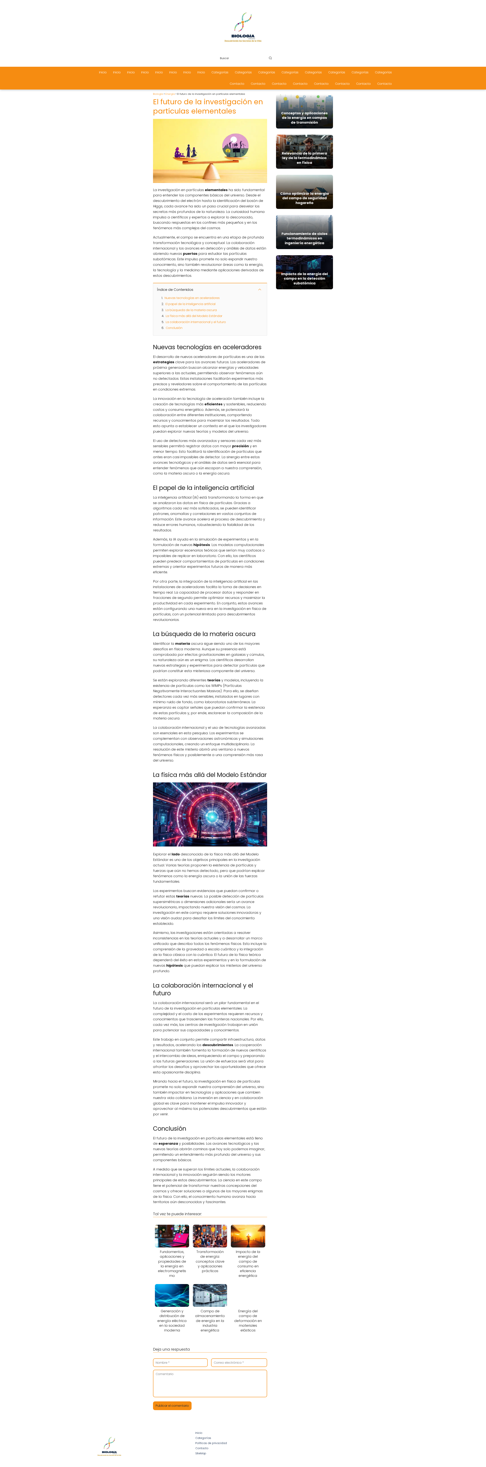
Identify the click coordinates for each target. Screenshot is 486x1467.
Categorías (219, 72)
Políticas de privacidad (211, 1443)
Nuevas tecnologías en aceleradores (192, 298)
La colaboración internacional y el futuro (196, 322)
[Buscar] (270, 58)
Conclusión (174, 328)
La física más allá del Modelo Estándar (194, 316)
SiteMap (200, 1453)
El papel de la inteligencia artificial (190, 304)
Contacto (237, 84)
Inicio (103, 72)
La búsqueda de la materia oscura (191, 310)
